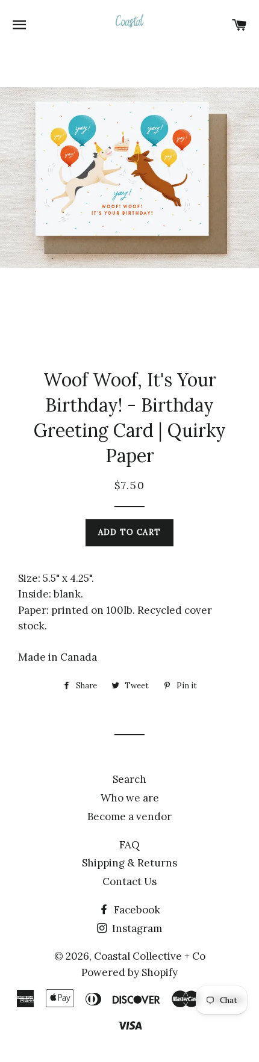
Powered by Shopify (129, 972)
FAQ (129, 844)
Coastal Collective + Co (149, 956)
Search (129, 779)
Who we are (130, 797)
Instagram (136, 928)
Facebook (135, 909)
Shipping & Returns (129, 862)
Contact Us (129, 881)
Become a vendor (129, 816)
